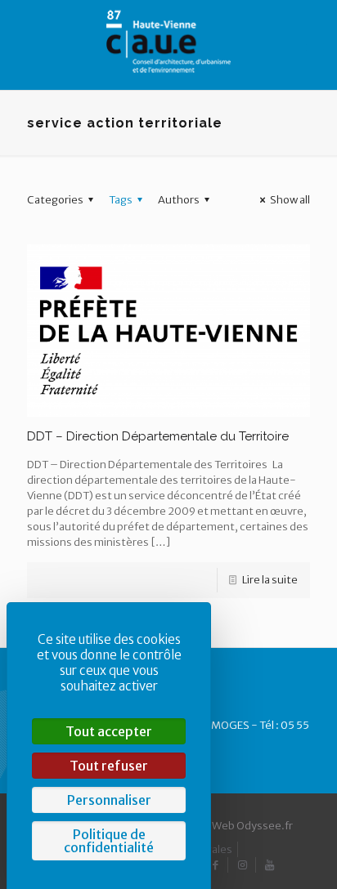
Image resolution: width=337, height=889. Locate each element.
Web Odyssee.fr (252, 826)
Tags (121, 200)
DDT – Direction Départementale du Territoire (158, 436)
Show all (290, 200)
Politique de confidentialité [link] (109, 840)
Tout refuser (109, 765)
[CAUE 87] (168, 41)
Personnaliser (109, 800)
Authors (179, 200)
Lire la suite (270, 580)
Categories (55, 200)
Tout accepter (108, 731)
